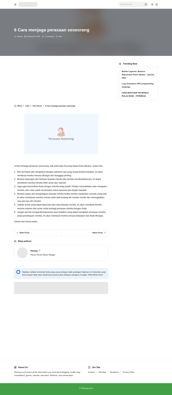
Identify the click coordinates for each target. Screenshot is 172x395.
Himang (20, 36)
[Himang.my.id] (28, 4)
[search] (146, 4)
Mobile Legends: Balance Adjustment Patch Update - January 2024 (138, 74)
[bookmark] (156, 4)
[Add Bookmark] (59, 36)
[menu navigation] (15, 4)
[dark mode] (152, 4)
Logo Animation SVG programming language (138, 85)
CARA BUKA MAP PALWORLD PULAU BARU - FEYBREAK (135, 94)
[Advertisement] (61, 81)
